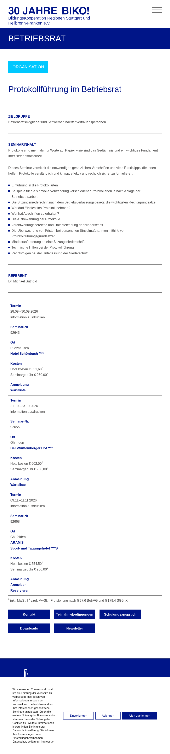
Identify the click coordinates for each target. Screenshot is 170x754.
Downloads (29, 628)
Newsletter (74, 628)
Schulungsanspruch (120, 614)
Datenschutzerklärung (25, 741)
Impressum (47, 741)
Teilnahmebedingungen (74, 614)
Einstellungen (20, 737)
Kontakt (29, 614)
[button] (157, 11)
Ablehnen (108, 715)
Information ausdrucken (27, 317)
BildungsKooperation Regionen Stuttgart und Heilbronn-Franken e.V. (49, 20)
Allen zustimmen (139, 715)
